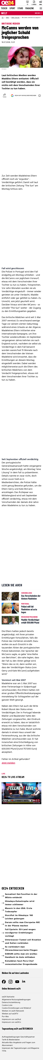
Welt (4, 13)
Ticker (4, 8)
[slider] (13, 800)
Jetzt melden (8, 763)
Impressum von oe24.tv (11, 1022)
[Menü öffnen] (40, 8)
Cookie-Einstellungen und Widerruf (16, 1008)
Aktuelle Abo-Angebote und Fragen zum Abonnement (18, 1044)
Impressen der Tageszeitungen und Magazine (20, 1048)
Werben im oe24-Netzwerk (13, 1011)
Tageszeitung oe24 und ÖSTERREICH (17, 1028)
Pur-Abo (5, 1016)
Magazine (29, 8)
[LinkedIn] (24, 982)
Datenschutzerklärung (11, 1002)
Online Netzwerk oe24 (11, 988)
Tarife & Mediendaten (11, 1039)
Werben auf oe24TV (10, 1013)
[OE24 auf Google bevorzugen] (39, 95)
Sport (12, 8)
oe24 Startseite (8, 996)
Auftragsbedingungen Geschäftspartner (18, 1036)
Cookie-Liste (7, 1005)
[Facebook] (4, 982)
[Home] (3, 18)
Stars (20, 8)
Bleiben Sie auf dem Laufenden (15, 972)
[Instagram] (10, 982)
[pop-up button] (34, 800)
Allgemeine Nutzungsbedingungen (16, 999)
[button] (5, 800)
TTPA (4, 1051)
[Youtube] (17, 982)
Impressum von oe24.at (11, 1019)
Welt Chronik (15, 18)
